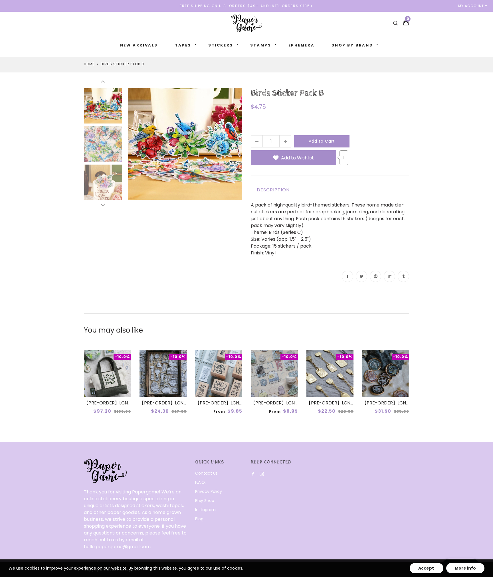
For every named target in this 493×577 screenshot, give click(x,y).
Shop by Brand (352, 45)
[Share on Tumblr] (403, 276)
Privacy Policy (208, 491)
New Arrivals (139, 45)
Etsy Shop (204, 500)
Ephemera (301, 45)
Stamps (260, 45)
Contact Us (206, 473)
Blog (199, 519)
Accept (426, 568)
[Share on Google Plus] (389, 276)
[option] (185, 144)
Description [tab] (273, 190)
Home (89, 64)
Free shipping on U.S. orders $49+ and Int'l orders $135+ (246, 5)
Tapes (183, 45)
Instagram (205, 510)
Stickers (220, 45)
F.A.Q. (200, 482)
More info (465, 568)
